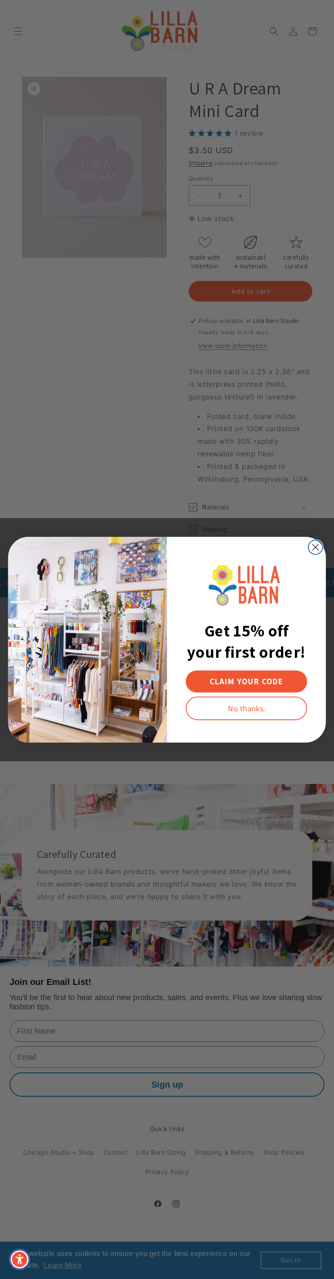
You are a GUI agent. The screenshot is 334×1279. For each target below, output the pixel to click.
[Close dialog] (315, 547)
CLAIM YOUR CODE (247, 681)
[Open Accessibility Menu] (19, 1259)
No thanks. (246, 708)
